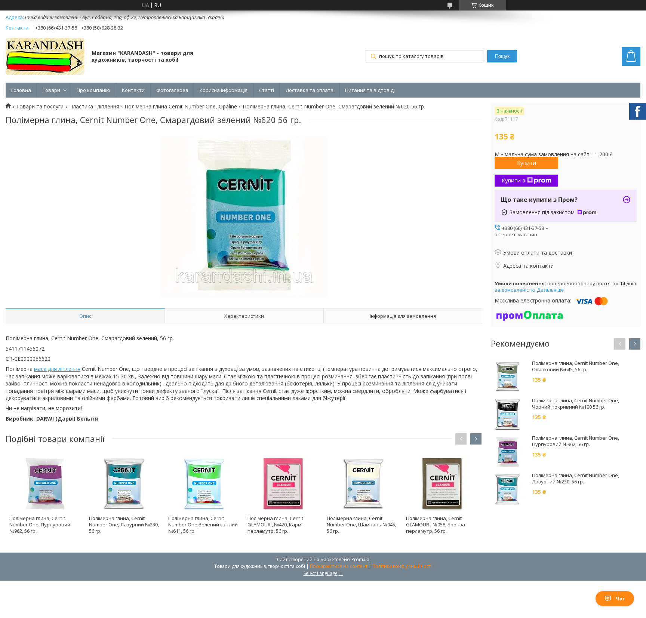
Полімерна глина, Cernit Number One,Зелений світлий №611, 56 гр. (203, 524)
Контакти (133, 90)
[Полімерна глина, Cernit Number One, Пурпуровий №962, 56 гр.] (45, 483)
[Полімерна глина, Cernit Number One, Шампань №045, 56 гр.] (362, 483)
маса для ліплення (57, 368)
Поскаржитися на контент (338, 566)
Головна (21, 90)
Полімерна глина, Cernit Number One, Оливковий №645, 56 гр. (575, 366)
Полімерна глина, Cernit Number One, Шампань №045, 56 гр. (361, 524)
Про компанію (93, 90)
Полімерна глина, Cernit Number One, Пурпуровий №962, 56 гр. (39, 524)
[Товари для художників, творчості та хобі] (45, 57)
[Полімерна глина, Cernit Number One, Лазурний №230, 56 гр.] (124, 483)
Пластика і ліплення (94, 106)
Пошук (502, 56)
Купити (526, 162)
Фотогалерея (172, 90)
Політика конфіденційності (402, 566)
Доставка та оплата (309, 90)
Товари (51, 90)
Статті (266, 90)
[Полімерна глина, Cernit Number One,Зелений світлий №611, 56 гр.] (204, 483)
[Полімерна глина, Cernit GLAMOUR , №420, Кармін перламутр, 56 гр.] (283, 483)
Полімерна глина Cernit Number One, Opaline (180, 106)
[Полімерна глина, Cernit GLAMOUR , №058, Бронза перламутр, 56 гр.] (441, 483)
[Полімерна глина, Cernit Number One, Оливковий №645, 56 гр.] (508, 377)
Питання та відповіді (370, 90)
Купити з (513, 180)
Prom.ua (360, 559)
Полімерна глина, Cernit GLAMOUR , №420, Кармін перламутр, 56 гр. (276, 524)
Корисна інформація (223, 90)
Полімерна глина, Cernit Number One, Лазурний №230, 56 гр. (124, 524)
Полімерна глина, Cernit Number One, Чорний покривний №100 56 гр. (575, 403)
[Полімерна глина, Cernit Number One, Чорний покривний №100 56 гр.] (508, 414)
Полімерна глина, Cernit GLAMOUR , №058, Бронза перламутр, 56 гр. (435, 524)
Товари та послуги (40, 106)
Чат (620, 599)
